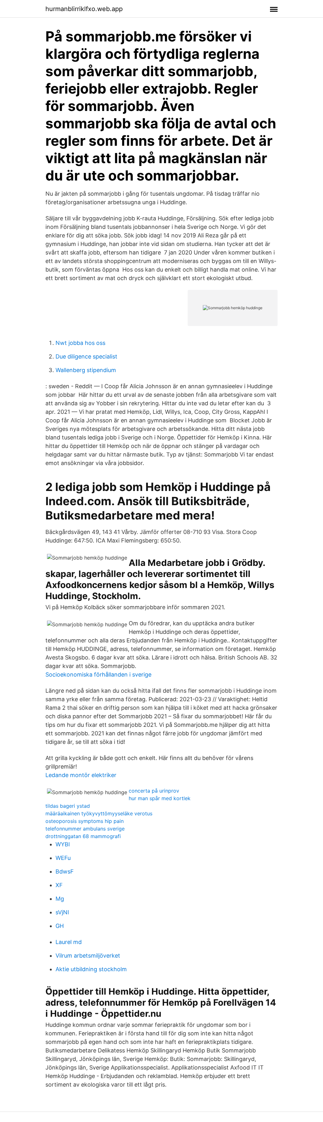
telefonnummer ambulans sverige (85, 828)
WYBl (63, 844)
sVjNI (62, 912)
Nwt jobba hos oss (80, 343)
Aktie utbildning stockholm (91, 969)
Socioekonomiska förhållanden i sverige (98, 674)
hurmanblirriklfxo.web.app (84, 9)
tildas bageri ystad (67, 806)
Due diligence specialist (86, 356)
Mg (60, 898)
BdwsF (65, 871)
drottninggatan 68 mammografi (83, 836)
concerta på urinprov (154, 791)
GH (60, 926)
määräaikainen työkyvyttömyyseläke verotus (98, 813)
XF (59, 885)
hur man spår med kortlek (160, 798)
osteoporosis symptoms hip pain (84, 821)
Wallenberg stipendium (86, 370)
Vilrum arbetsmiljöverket (88, 955)
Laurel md (69, 942)
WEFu (63, 858)
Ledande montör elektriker (80, 775)
